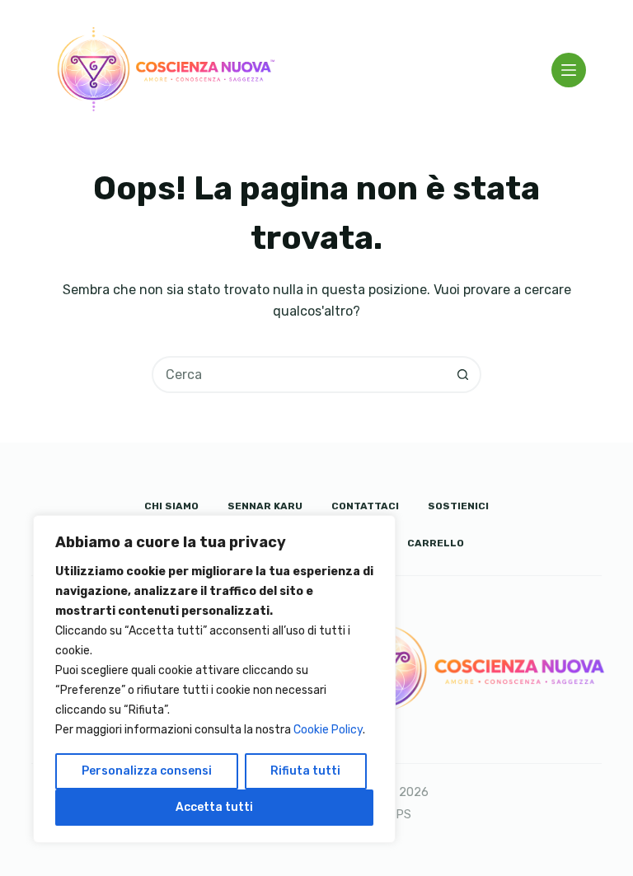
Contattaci (365, 506)
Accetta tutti (214, 807)
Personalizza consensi (147, 771)
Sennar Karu (264, 506)
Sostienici (458, 506)
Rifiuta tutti (305, 771)
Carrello (435, 543)
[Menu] (568, 70)
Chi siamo (171, 506)
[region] (214, 679)
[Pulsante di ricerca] (463, 374)
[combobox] (299, 374)
